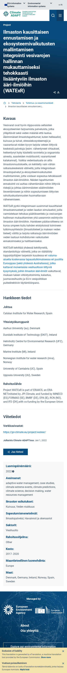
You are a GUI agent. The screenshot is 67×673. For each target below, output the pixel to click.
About (24, 625)
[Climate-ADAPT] (25, 13)
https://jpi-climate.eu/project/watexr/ (24, 432)
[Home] (5, 103)
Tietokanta (16, 103)
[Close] (63, 651)
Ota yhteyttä (29, 631)
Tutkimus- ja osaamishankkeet (39, 103)
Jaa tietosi (17, 451)
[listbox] (15, 5)
